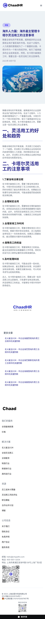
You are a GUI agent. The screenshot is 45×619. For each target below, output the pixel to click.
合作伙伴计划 (7, 505)
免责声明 (5, 537)
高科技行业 (6, 474)
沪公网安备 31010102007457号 (16, 599)
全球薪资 (5, 458)
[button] (41, 5)
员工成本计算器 (8, 489)
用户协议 (5, 542)
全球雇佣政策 (7, 426)
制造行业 (5, 463)
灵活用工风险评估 (9, 495)
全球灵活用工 (7, 453)
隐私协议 (5, 531)
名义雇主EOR (7, 447)
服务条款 (5, 547)
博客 (4, 510)
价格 (4, 432)
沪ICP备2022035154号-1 (11, 596)
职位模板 (5, 500)
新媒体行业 (6, 468)
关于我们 (5, 526)
